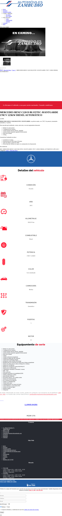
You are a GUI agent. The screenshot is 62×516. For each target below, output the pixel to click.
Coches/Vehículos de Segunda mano (11, 451)
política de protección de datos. (31, 509)
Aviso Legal (3, 481)
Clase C (14, 70)
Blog (4, 24)
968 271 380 (6, 430)
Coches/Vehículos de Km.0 (9, 450)
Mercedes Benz (7, 70)
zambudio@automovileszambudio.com (43, 394)
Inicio (4, 9)
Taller (7, 19)
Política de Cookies (11, 481)
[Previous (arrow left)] (0, 69)
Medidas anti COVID (8, 459)
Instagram (5, 436)
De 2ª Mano (9, 16)
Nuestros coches (7, 448)
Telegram (5, 437)
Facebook (5, 434)
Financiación (9, 20)
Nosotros (5, 10)
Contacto (5, 23)
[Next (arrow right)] (2, 69)
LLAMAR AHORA (31, 405)
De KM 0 (8, 15)
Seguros (8, 21)
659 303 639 (6, 432)
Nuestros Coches (7, 12)
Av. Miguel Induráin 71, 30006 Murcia (9, 428)
